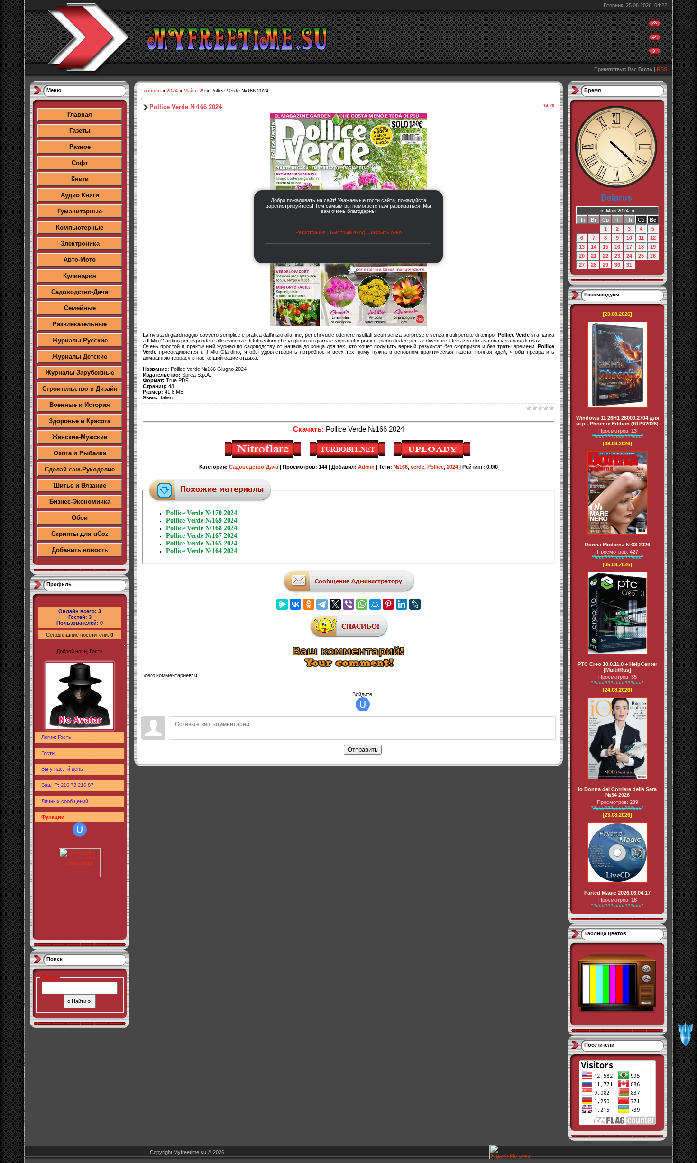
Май (188, 90)
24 (629, 255)
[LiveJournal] (415, 604)
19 (653, 246)
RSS (662, 69)
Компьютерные (79, 227)
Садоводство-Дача (79, 291)
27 (582, 265)
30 (617, 265)
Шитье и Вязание (80, 485)
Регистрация (310, 232)
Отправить (363, 749)
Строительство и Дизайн (80, 388)
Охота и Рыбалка (80, 453)
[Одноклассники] (308, 604)
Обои (80, 517)
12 (653, 237)
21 (593, 255)
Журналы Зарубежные (80, 372)
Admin (366, 467)
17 (629, 246)
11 (641, 237)
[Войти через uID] (80, 829)
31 (629, 265)
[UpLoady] (433, 456)
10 (629, 237)
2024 (172, 90)
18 (641, 246)
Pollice (435, 467)
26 (653, 255)
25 (641, 255)
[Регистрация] (654, 39)
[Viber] (348, 604)
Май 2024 (617, 210)
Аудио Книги (80, 195)
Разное (80, 146)
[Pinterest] (388, 604)
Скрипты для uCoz (80, 533)
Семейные (80, 308)
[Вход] (654, 53)
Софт (80, 162)
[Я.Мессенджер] (282, 604)
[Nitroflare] (263, 456)
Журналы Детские (79, 356)
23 (617, 255)
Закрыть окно (385, 232)
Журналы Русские (80, 340)
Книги (80, 179)
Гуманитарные (79, 211)
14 (593, 246)
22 (605, 255)
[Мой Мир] (375, 604)
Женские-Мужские (79, 437)
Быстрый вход (347, 232)
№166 (401, 467)
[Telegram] (322, 604)
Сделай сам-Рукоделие (80, 469)
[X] (335, 604)
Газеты (79, 130)
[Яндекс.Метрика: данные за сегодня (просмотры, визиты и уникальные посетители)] (510, 1152)
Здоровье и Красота (79, 421)
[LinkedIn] (401, 604)
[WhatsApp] (361, 604)
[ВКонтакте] (295, 604)
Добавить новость (80, 550)
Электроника (80, 243)
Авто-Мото (80, 259)
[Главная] (654, 25)
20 (582, 255)
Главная (79, 114)
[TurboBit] (348, 456)
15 (605, 246)
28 (593, 265)
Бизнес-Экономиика (79, 501)
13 (582, 246)
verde (417, 467)
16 (617, 246)
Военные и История (79, 404)
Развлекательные (80, 324)
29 (202, 90)
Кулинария (79, 275)
